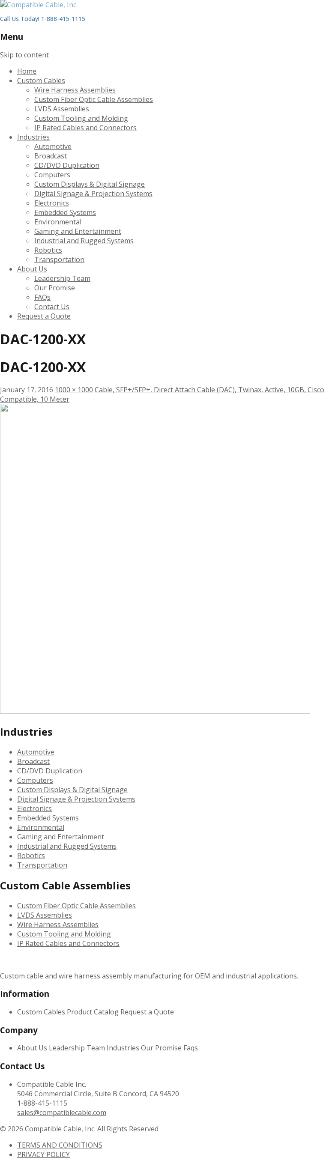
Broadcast (50, 156)
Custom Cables (41, 80)
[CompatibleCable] (39, 4)
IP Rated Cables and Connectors (85, 127)
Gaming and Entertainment (77, 231)
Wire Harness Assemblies (75, 90)
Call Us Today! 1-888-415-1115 (42, 19)
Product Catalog (93, 1012)
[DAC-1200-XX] (155, 711)
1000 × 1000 (74, 389)
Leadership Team (62, 278)
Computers (52, 174)
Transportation (59, 259)
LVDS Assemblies (61, 108)
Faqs (190, 1048)
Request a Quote (44, 316)
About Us (32, 269)
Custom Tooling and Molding (81, 118)
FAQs (42, 297)
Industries (33, 137)
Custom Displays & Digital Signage (89, 184)
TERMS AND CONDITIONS (59, 1145)
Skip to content (24, 55)
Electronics (51, 203)
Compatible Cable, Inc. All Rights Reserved (92, 1128)
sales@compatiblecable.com (61, 1112)
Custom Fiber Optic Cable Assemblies (93, 99)
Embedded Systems (65, 212)
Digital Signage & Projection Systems (93, 193)
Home (26, 71)
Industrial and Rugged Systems (84, 240)
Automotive (53, 146)
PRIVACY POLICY (43, 1154)
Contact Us (51, 306)
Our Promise (54, 287)
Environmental (57, 222)
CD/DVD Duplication (66, 165)
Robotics (48, 250)
